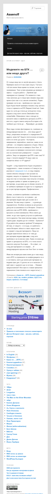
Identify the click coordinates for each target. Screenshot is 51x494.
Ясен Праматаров (14, 421)
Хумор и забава (13, 370)
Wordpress (11, 357)
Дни (8, 437)
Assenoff (13, 14)
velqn (9, 400)
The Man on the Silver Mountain (19, 397)
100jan (9, 387)
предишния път (20, 171)
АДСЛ (36, 277)
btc (20, 277)
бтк (40, 277)
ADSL (16, 277)
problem (30, 277)
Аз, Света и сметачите (15, 408)
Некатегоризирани (14, 365)
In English (10, 354)
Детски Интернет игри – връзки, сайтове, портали (24, 53)
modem (24, 277)
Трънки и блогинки (14, 416)
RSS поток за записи (15, 453)
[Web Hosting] (25, 319)
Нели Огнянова (13, 410)
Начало (10, 38)
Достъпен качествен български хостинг (21, 478)
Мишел (9, 423)
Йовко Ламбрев (13, 442)
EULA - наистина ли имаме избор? (19, 475)
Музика (9, 375)
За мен (9, 48)
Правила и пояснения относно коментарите (22, 43)
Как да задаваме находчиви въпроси (20, 470)
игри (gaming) (12, 373)
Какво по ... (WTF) (23, 275)
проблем (15, 279)
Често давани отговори (15, 473)
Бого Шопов (11, 429)
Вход (9, 451)
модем (9, 279)
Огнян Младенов (13, 405)
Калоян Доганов (13, 403)
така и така (11, 395)
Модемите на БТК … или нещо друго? (20, 71)
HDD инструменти (13, 468)
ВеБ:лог (10, 431)
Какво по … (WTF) (14, 359)
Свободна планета (14, 413)
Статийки (10, 367)
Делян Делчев (12, 439)
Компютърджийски (37, 275)
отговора (24, 279)
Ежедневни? (11, 378)
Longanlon (11, 392)
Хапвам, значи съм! (14, 418)
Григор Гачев (12, 434)
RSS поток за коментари (16, 456)
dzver (9, 390)
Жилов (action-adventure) (16, 426)
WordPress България (15, 459)
